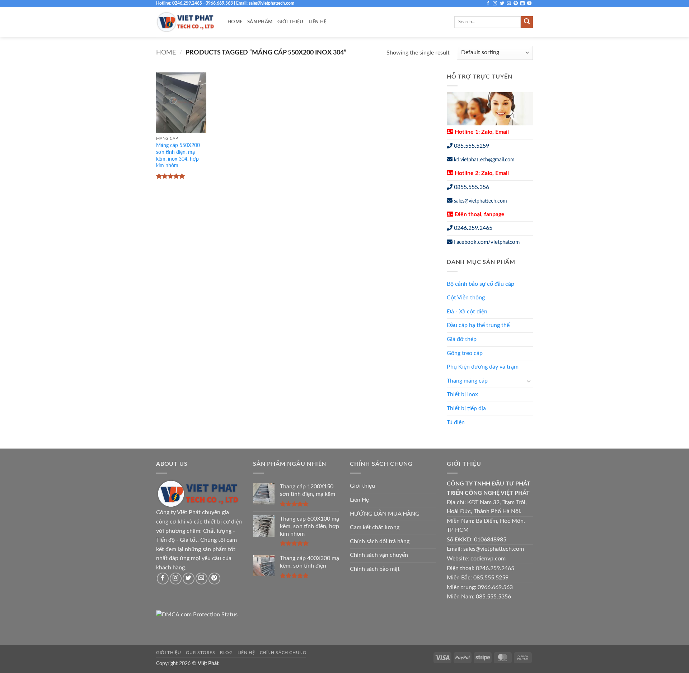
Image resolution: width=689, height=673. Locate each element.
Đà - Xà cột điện (467, 311)
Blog (226, 652)
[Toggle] (528, 380)
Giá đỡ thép (462, 339)
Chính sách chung (283, 652)
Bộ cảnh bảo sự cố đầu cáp (480, 284)
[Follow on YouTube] (529, 3)
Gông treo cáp (465, 353)
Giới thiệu (290, 22)
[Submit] (527, 22)
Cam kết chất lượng (374, 527)
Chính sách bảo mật (375, 569)
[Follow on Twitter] (502, 3)
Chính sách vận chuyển (379, 555)
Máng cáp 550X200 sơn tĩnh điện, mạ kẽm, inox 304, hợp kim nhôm (178, 155)
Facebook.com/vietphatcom (487, 242)
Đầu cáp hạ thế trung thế (478, 325)
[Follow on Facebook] (488, 3)
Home (235, 22)
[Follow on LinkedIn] (522, 3)
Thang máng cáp (467, 381)
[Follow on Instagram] (495, 3)
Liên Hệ (318, 22)
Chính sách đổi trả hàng (379, 541)
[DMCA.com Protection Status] (197, 614)
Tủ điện (456, 422)
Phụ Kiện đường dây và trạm (483, 367)
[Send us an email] (509, 3)
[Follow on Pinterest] (516, 3)
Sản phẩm (259, 22)
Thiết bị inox (462, 394)
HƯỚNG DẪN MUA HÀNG (385, 514)
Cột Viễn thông (466, 297)
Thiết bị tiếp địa (466, 408)
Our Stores (200, 652)
